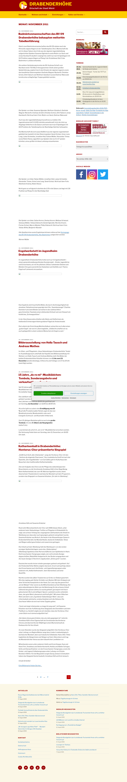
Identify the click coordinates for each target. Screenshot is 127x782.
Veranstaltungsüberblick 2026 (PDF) (95, 108)
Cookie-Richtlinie (56, 398)
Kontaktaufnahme (24, 742)
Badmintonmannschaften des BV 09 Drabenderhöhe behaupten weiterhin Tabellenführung (41, 37)
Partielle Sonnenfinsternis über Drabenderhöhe (33, 710)
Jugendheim (80, 112)
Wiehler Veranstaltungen (90, 115)
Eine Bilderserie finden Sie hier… (30, 665)
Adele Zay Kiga (90, 110)
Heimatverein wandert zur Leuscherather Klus (32, 721)
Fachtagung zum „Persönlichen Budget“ (69, 725)
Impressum (73, 398)
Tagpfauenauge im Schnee (69, 698)
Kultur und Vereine (75, 15)
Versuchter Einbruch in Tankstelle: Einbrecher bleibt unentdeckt (76, 750)
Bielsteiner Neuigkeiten (67, 734)
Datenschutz (65, 398)
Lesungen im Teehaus (63, 745)
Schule (83, 110)
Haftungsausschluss (24, 749)
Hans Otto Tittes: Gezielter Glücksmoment (31, 716)
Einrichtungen (57, 15)
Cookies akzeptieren (48, 393)
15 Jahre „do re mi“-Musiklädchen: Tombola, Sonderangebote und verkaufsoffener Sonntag (39, 378)
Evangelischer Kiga (102, 110)
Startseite (23, 15)
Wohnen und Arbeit (39, 15)
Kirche (78, 110)
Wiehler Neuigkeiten (65, 709)
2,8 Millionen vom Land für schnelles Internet (70, 720)
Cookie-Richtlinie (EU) (25, 757)
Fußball (86, 112)
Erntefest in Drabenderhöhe (91, 88)
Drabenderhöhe (50, 4)
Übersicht (79, 136)
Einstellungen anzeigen (79, 393)
